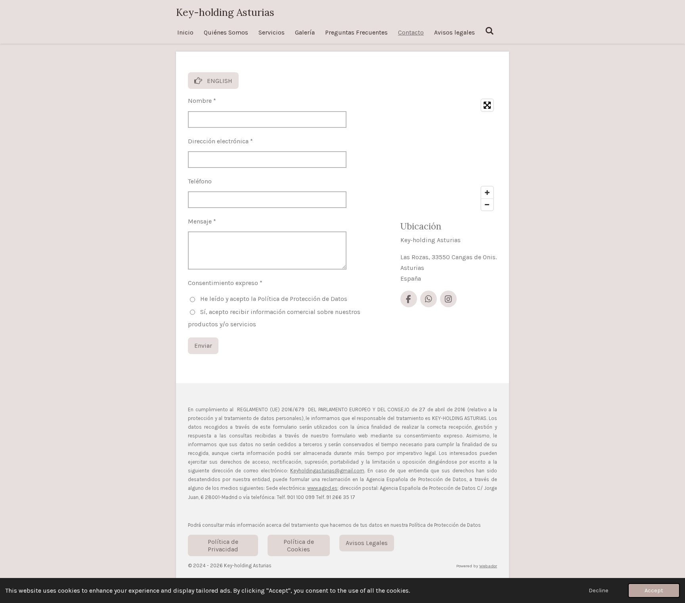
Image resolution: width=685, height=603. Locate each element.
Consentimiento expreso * (225, 283)
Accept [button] (654, 590)
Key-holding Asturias (225, 12)
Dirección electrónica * (220, 141)
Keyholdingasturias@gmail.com (327, 471)
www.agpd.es (322, 488)
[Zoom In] (487, 192)
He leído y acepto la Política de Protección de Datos (273, 298)
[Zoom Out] (487, 204)
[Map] (448, 154)
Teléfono (200, 181)
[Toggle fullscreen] (487, 105)
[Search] (489, 31)
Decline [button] (598, 590)
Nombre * (202, 100)
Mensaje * (202, 221)
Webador (488, 565)
